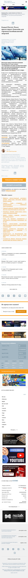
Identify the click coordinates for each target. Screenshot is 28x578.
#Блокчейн (16, 165)
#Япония (22, 166)
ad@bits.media (23, 542)
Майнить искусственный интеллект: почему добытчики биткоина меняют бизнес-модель (15, 199)
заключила (4, 137)
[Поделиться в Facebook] (2, 23)
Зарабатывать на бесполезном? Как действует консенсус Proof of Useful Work (15, 235)
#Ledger (8, 166)
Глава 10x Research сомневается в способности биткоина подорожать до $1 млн (15, 220)
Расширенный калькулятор (8, 371)
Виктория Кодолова (12, 151)
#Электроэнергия (6, 167)
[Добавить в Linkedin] (13, 23)
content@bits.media (22, 536)
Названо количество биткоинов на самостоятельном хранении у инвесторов (15, 230)
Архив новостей (14, 572)
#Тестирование (15, 166)
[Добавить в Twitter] (6, 23)
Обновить (13, 429)
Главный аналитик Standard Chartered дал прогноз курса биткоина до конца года (15, 208)
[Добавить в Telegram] (9, 23)
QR (23, 570)
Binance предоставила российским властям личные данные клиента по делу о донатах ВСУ (15, 225)
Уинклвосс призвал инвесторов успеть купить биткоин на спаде (15, 212)
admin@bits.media (23, 530)
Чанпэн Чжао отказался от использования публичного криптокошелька (15, 204)
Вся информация (13, 506)
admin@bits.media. (16, 567)
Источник (5, 176)
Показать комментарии (14, 180)
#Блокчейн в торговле (7, 165)
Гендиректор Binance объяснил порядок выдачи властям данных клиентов (15, 239)
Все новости (13, 289)
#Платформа (14, 167)
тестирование (5, 143)
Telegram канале (10, 190)
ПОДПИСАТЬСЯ (21, 311)
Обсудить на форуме (14, 185)
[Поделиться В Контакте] (16, 23)
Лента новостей (6, 247)
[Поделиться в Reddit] (20, 23)
